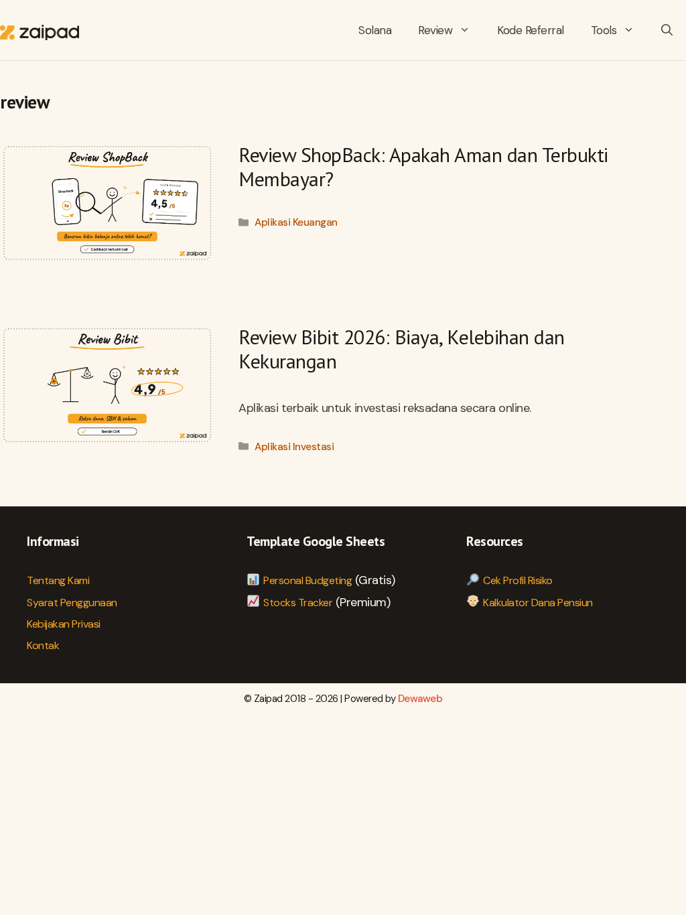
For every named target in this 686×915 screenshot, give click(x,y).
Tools (604, 30)
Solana (374, 30)
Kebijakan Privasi (63, 624)
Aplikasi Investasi (294, 446)
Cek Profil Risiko (518, 580)
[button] (667, 30)
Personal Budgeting (307, 580)
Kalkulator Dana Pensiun (538, 602)
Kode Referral (530, 30)
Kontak (43, 645)
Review (435, 30)
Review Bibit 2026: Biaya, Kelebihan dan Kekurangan (401, 349)
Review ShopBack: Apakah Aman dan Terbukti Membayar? (423, 166)
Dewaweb (420, 698)
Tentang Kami (58, 580)
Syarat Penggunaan (72, 602)
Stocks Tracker (297, 602)
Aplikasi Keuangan (296, 222)
